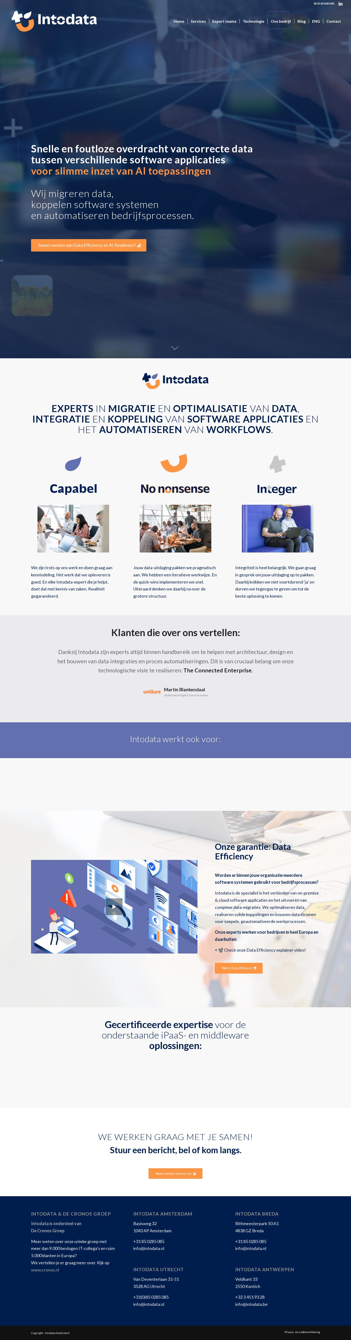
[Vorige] (42, 654)
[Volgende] (309, 654)
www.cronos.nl (45, 1269)
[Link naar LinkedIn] (340, 3)
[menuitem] (178, 21)
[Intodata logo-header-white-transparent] (53, 21)
